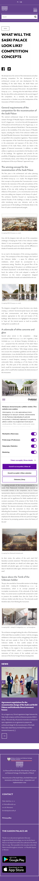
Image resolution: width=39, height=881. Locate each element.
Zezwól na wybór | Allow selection (19, 473)
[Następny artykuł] (36, 682)
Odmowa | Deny (19, 479)
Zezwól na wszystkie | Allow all (19, 466)
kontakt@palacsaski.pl (9, 810)
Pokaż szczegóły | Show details (22, 460)
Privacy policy (6, 818)
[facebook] (3, 69)
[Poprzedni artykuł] (4, 682)
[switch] (34, 440)
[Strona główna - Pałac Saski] (5, 9)
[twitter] (9, 69)
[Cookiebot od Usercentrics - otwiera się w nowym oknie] (28, 400)
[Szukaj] (35, 17)
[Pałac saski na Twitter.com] (9, 69)
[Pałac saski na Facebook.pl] (3, 69)
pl (17, 2)
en (21, 2)
